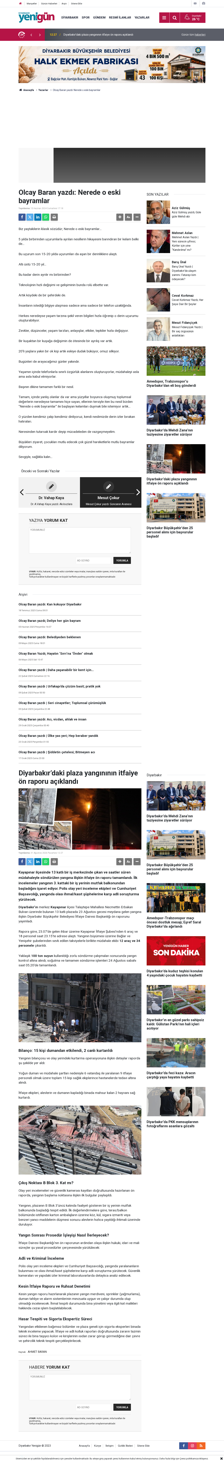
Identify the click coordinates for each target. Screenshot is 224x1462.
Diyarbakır (69, 17)
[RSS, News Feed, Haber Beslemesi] (201, 1445)
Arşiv (64, 3)
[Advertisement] (112, 121)
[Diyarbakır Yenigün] (36, 17)
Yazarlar (142, 17)
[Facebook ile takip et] (183, 1445)
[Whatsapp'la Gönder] (45, 217)
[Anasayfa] (20, 3)
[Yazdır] (54, 217)
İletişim (110, 1445)
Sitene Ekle (76, 3)
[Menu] (164, 17)
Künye (97, 1445)
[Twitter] (29, 217)
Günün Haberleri (49, 3)
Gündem (99, 17)
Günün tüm (193, 34)
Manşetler (32, 3)
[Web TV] (195, 3)
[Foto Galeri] (203, 3)
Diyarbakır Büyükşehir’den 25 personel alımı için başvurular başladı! (104, 34)
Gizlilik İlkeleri (125, 1445)
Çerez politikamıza (189, 1458)
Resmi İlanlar (120, 17)
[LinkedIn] (37, 217)
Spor (86, 17)
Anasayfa (28, 90)
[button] (119, 217)
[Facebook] (22, 217)
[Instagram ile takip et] (192, 1445)
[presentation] (31, 35)
